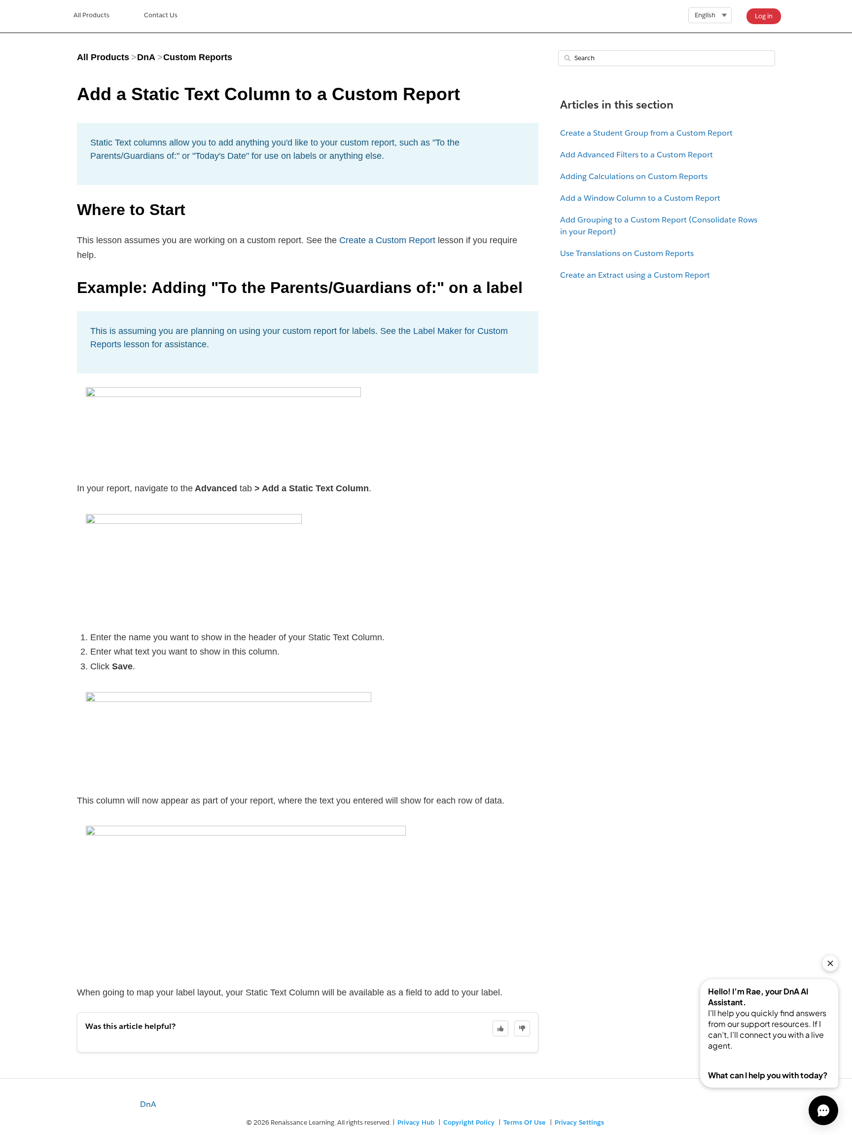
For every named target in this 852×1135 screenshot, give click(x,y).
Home (91, 16)
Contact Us (161, 15)
